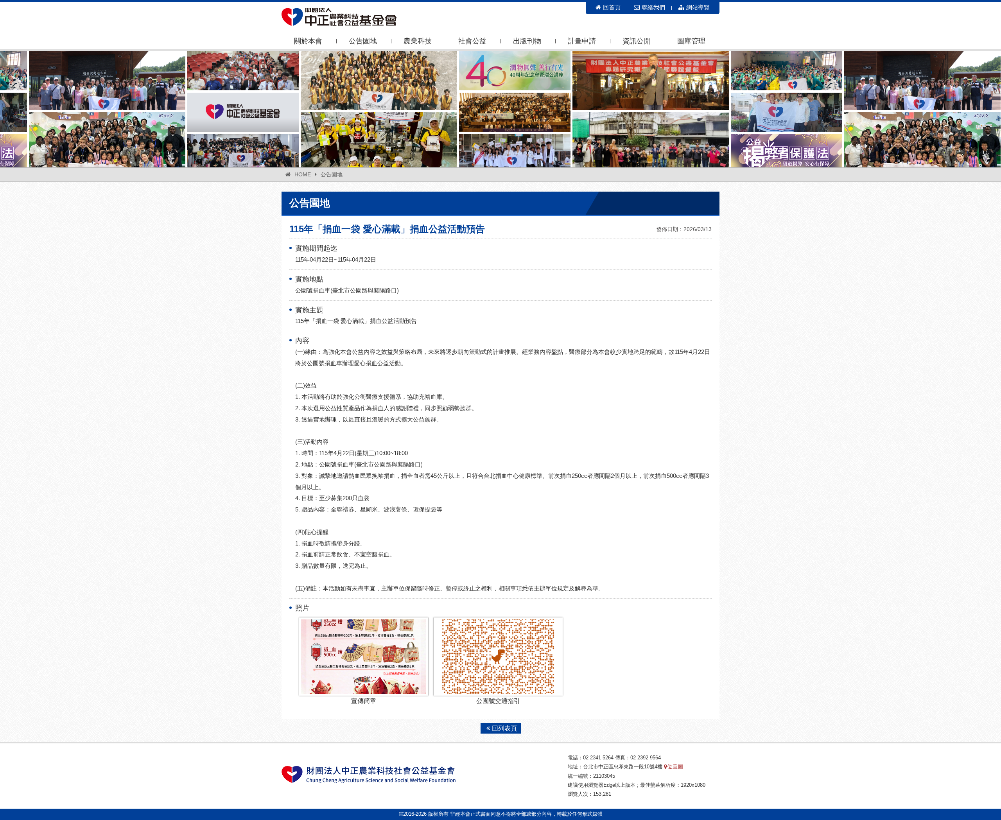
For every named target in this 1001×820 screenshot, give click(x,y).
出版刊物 (527, 41)
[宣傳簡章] (363, 656)
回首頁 (612, 7)
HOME (302, 174)
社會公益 (472, 41)
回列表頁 (504, 728)
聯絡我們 (653, 7)
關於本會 (308, 41)
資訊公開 (636, 41)
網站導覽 (698, 7)
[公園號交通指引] (498, 656)
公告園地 (363, 41)
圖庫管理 (691, 41)
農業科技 (418, 41)
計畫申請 (582, 41)
